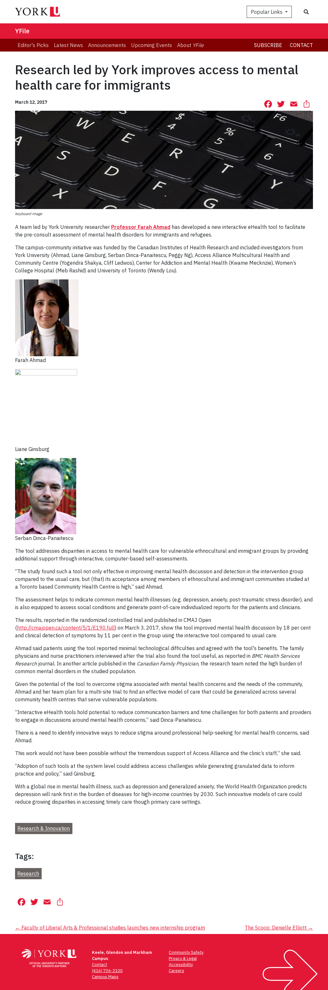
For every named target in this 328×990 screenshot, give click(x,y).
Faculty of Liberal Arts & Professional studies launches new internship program (110, 927)
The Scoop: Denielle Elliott (279, 927)
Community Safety (186, 952)
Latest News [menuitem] (68, 45)
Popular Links (267, 12)
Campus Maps (105, 976)
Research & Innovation (43, 828)
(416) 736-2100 (107, 970)
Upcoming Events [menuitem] (151, 45)
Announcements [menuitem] (107, 45)
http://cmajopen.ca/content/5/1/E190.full (66, 627)
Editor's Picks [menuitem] (33, 45)
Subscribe (268, 45)
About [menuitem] (190, 45)
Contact (301, 45)
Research (28, 874)
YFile (22, 31)
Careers (176, 970)
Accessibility (181, 964)
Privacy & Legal (183, 958)
